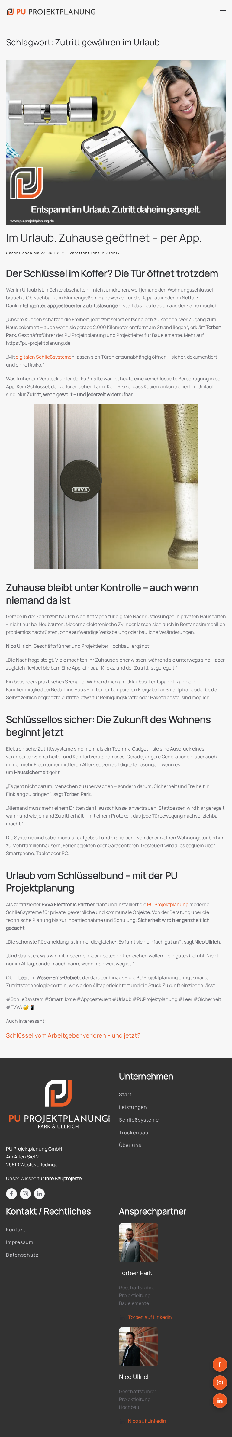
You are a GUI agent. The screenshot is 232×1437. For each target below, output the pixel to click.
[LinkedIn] (220, 1400)
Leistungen (133, 1107)
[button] (223, 12)
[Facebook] (220, 1364)
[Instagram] (220, 1382)
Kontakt (15, 1229)
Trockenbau (134, 1132)
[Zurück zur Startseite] (51, 12)
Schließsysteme (139, 1119)
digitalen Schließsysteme (44, 357)
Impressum (20, 1242)
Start (125, 1094)
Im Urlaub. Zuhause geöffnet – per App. (104, 237)
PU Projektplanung (167, 904)
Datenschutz (22, 1254)
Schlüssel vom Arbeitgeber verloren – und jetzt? (73, 1035)
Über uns (130, 1145)
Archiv (113, 252)
